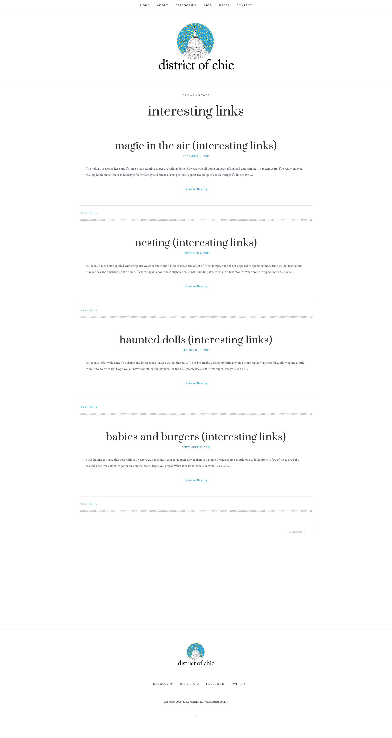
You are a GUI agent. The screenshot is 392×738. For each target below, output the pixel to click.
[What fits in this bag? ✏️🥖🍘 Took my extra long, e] (359, 572)
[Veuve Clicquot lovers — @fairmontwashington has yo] (98, 572)
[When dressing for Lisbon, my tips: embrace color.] (294, 608)
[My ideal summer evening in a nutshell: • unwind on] (294, 572)
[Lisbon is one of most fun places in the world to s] (359, 608)
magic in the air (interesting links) (196, 146)
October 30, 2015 (196, 349)
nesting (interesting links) (196, 243)
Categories (185, 5)
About (162, 5)
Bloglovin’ (163, 683)
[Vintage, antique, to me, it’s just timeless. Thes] (32, 572)
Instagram (189, 683)
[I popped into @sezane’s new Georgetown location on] (228, 572)
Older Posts (295, 532)
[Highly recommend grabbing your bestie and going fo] (163, 572)
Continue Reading (196, 189)
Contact (244, 5)
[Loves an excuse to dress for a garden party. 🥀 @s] (32, 608)
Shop (207, 5)
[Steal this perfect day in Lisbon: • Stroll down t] (228, 608)
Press (224, 5)
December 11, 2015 (196, 156)
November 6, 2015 (196, 253)
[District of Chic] (195, 46)
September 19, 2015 (196, 447)
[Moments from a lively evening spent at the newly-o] (163, 608)
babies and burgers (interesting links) (196, 437)
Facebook (215, 683)
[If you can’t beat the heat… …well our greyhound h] (98, 608)
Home (145, 5)
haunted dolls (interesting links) (196, 340)
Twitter (238, 683)
